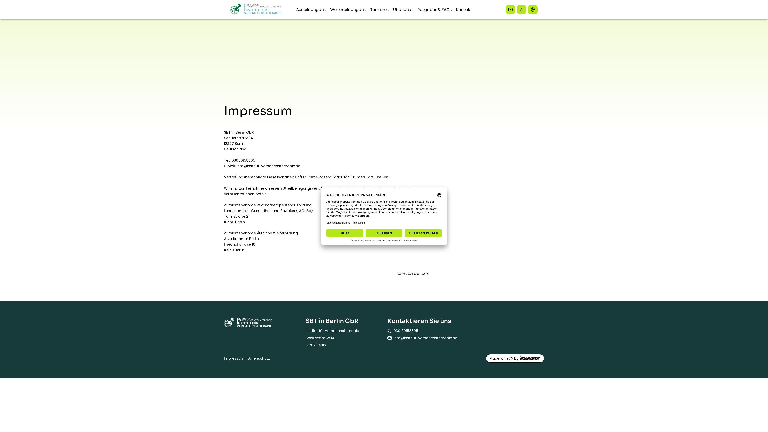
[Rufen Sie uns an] (521, 9)
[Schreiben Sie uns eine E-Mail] (510, 9)
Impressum (234, 358)
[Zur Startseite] (256, 9)
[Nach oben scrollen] (760, 290)
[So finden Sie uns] (533, 9)
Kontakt (464, 9)
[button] (310, 9)
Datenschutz (258, 358)
